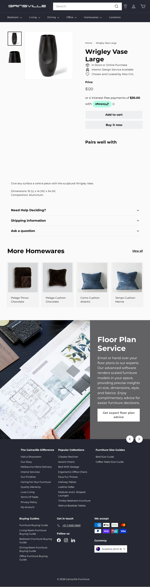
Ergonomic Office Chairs (72, 471)
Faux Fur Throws (68, 476)
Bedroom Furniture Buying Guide (35, 540)
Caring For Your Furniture (36, 481)
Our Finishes (28, 476)
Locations (115, 17)
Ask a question (23, 231)
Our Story (26, 461)
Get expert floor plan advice (119, 415)
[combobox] (87, 6)
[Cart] (143, 6)
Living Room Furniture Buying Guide (32, 532)
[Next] (139, 439)
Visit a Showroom (31, 456)
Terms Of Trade (29, 496)
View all (137, 251)
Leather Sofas (66, 486)
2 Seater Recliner (68, 456)
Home (88, 43)
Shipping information (28, 220)
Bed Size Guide (105, 456)
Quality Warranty (31, 486)
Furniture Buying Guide (33, 525)
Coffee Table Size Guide (110, 461)
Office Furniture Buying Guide (33, 558)
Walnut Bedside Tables (72, 505)
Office (70, 17)
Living (33, 17)
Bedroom (13, 17)
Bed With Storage (68, 466)
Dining (51, 17)
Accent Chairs (66, 461)
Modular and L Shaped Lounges (71, 494)
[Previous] (130, 439)
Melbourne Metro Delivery (36, 466)
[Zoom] (49, 55)
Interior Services (30, 471)
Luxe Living (28, 492)
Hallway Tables (67, 481)
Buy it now (114, 125)
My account (27, 507)
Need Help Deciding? (28, 210)
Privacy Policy (29, 502)
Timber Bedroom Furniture (74, 500)
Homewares (91, 17)
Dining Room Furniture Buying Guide (33, 549)
